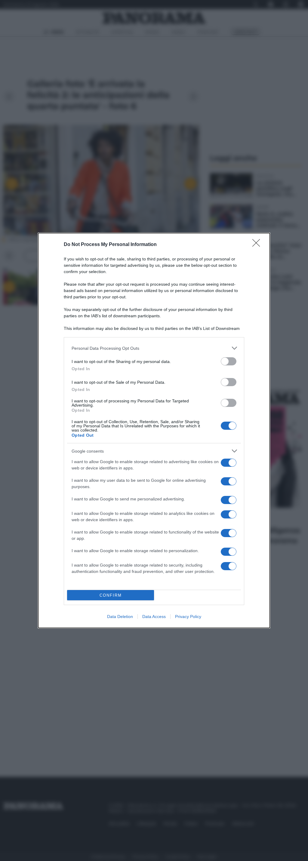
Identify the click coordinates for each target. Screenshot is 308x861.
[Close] (258, 245)
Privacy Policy (188, 616)
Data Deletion (120, 616)
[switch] (228, 361)
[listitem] (154, 348)
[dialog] (154, 430)
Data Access (154, 616)
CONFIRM (111, 595)
